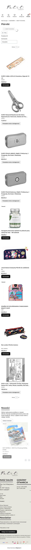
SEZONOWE (12, 20)
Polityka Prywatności (5, 513)
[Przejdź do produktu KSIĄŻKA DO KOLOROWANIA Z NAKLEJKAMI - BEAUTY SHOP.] (15, 293)
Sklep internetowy (13, 547)
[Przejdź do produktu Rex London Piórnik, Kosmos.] (15, 331)
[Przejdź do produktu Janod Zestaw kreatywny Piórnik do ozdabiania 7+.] (15, 254)
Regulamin (2, 511)
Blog (1, 497)
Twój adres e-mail (4, 527)
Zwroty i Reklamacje (5, 508)
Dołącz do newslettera (8, 532)
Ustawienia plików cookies (7, 515)
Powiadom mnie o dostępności (11, 123)
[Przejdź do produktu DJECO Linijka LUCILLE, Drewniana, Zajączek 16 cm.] (15, 63)
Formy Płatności (4, 505)
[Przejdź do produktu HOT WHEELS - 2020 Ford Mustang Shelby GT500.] (16, 434)
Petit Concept (4, 20)
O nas (1, 493)
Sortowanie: (4, 38)
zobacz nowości (7, 420)
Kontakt (2, 498)
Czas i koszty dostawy (6, 507)
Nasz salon (3, 495)
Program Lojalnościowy (6, 510)
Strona (13, 47)
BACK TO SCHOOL (21, 20)
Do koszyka (6, 85)
